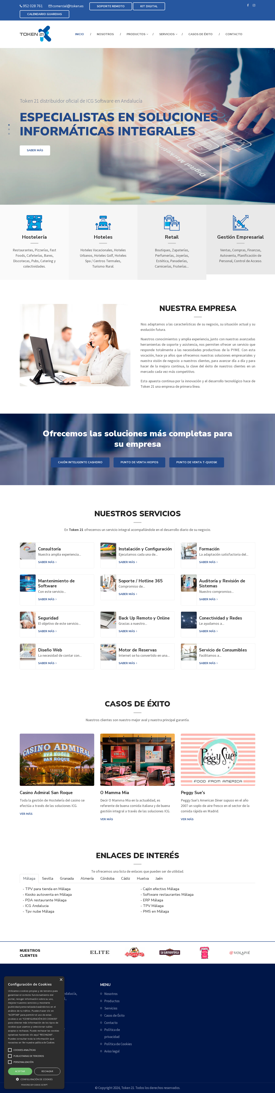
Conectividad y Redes (220, 618)
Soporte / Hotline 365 (141, 581)
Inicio (79, 34)
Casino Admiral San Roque (46, 792)
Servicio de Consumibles (223, 650)
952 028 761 (33, 6)
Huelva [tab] (143, 878)
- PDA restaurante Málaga (44, 900)
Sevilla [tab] (47, 878)
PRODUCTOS (136, 34)
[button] (34, 1079)
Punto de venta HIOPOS (139, 462)
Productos (112, 1001)
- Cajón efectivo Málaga (160, 888)
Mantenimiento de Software (56, 584)
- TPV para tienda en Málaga (46, 888)
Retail (172, 237)
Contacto (233, 34)
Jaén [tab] (159, 878)
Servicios (167, 34)
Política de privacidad (112, 1033)
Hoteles (103, 237)
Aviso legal (112, 1051)
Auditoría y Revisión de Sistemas (222, 584)
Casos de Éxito (200, 34)
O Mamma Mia (114, 792)
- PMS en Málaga (155, 911)
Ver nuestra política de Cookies (38, 1042)
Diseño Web (50, 650)
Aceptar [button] (20, 1071)
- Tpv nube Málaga (38, 911)
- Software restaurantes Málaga (167, 894)
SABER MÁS (35, 150)
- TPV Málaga (152, 905)
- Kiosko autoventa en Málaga (47, 894)
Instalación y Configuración (145, 549)
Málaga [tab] (29, 878)
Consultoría (49, 549)
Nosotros (105, 34)
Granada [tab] (67, 878)
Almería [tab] (87, 878)
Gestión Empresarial (240, 237)
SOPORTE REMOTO (111, 6)
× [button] (60, 979)
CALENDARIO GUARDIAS (44, 14)
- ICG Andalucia (36, 905)
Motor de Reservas (138, 650)
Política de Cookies (118, 1044)
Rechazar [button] (47, 1071)
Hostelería (34, 237)
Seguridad (48, 618)
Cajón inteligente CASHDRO (80, 462)
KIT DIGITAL (149, 6)
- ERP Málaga (152, 900)
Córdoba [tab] (107, 878)
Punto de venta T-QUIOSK (196, 462)
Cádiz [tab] (125, 878)
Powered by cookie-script (34, 1085)
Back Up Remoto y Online (144, 618)
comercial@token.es (68, 6)
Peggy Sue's (193, 792)
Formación (209, 549)
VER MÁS (26, 814)
